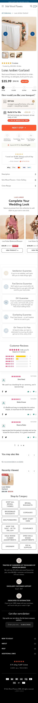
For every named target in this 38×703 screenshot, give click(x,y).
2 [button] (18, 445)
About (4, 644)
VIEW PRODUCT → (12, 250)
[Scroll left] (29, 455)
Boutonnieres (10, 520)
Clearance (28, 528)
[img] (16, 376)
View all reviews (19, 668)
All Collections (6, 13)
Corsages (28, 513)
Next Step (18, 127)
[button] (7, 63)
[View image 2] (12, 55)
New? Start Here (28, 520)
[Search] (31, 6)
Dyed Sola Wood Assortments (28, 538)
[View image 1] (5, 55)
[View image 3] (19, 55)
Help (3, 649)
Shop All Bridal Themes (10, 504)
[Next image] (32, 34)
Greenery (10, 546)
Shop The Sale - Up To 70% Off (10, 528)
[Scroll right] (34, 455)
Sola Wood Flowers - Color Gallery (14, 180)
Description (6, 174)
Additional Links (9, 654)
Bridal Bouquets (28, 504)
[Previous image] (5, 34)
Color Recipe (6, 186)
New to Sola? (7, 638)
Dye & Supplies (28, 546)
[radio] (19, 103)
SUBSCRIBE (26, 624)
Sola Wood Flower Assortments (10, 538)
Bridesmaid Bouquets (10, 512)
